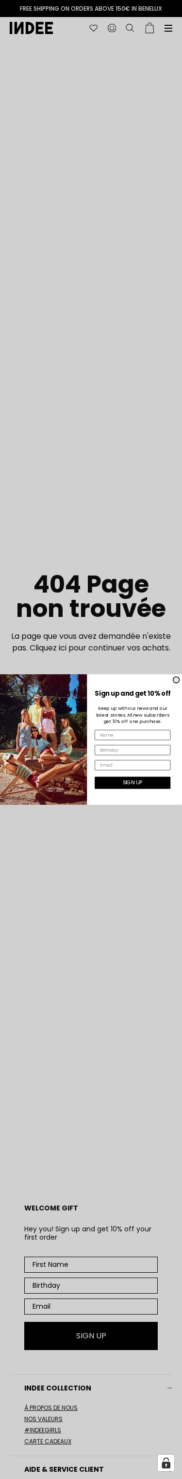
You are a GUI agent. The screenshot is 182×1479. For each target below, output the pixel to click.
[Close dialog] (176, 680)
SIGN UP (133, 782)
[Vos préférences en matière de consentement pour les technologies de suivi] (166, 1463)
